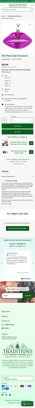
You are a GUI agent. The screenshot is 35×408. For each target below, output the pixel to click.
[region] (17, 263)
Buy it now (17, 132)
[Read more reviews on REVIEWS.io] (26, 279)
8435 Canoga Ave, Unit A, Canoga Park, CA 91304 (9, 338)
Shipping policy (12, 402)
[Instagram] (10, 395)
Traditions (11, 360)
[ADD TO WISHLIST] (4, 120)
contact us (12, 365)
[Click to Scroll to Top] (32, 398)
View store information (18, 164)
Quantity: (13, 116)
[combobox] (17, 10)
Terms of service (25, 400)
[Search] (31, 10)
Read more (30, 112)
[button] (2, 5)
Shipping (4, 67)
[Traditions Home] (17, 5)
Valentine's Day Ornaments (15, 16)
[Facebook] (2, 395)
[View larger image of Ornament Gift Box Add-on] (5, 146)
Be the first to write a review (17, 228)
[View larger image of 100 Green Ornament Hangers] (5, 155)
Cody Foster (6, 59)
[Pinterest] (6, 395)
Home (3, 16)
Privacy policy (16, 400)
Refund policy (8, 400)
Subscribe (28, 295)
